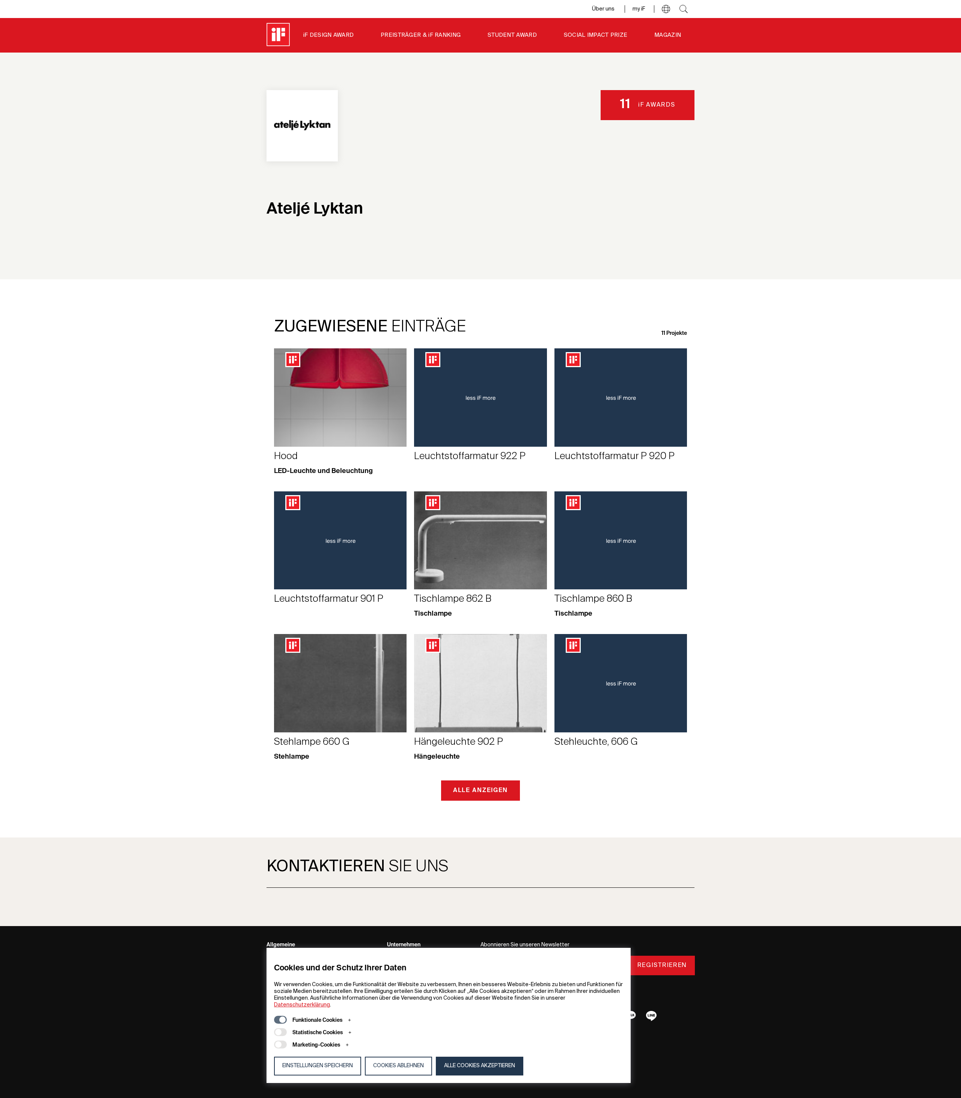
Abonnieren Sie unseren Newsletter (524, 944)
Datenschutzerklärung (302, 1005)
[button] (666, 9)
